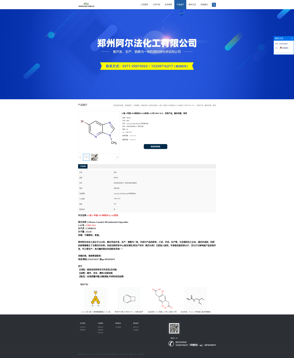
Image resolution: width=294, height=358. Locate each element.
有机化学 (144, 105)
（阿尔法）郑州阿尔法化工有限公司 (107, 354)
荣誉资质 (82, 330)
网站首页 (128, 105)
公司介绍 (156, 5)
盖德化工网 (132, 354)
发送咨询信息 (155, 146)
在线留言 (204, 5)
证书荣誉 (168, 5)
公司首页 (144, 5)
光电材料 (100, 330)
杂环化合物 (153, 105)
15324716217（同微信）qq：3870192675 (195, 345)
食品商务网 (140, 354)
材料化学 (100, 333)
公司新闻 (118, 327)
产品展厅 (180, 5)
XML (119, 354)
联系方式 (192, 5)
